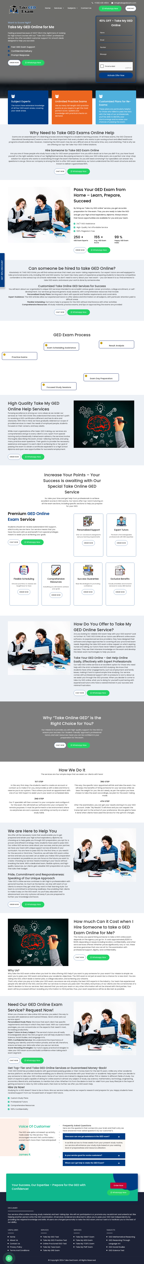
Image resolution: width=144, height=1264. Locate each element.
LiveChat (130, 8)
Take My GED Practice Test (55, 1240)
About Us (14, 1240)
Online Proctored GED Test (55, 1243)
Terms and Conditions (19, 1250)
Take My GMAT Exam (85, 1237)
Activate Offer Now (115, 75)
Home (47, 8)
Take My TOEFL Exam (85, 1243)
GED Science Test (116, 1250)
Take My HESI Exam (84, 1240)
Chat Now (60, 171)
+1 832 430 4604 (101, 3)
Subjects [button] (72, 8)
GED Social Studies (117, 1247)
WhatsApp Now (111, 8)
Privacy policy (16, 1247)
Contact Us (86, 8)
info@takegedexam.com (125, 3)
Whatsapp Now (79, 171)
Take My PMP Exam (84, 1247)
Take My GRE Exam (51, 1250)
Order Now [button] (14, 63)
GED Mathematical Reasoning (122, 1237)
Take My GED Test (51, 1237)
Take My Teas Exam (51, 1247)
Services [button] (58, 8)
